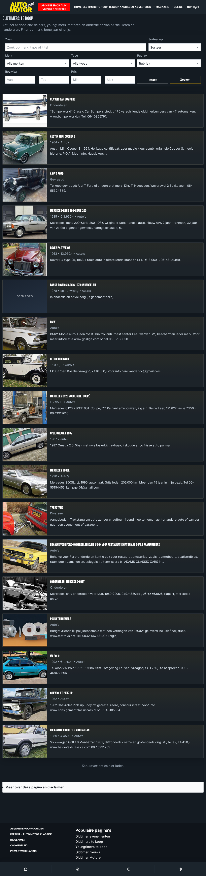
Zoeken (185, 79)
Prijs (74, 71)
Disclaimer (17, 839)
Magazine (162, 6)
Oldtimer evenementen (92, 836)
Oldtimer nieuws (87, 852)
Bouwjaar (11, 71)
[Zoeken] (194, 7)
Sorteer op (155, 39)
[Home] (25, 869)
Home (77, 6)
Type (74, 55)
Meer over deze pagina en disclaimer (34, 787)
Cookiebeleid (19, 845)
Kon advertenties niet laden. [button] (103, 766)
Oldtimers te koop (95, 6)
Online (178, 6)
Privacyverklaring (23, 851)
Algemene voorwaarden (27, 828)
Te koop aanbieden (121, 6)
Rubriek (142, 55)
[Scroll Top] (129, 869)
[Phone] (77, 869)
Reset (153, 79)
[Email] (180, 869)
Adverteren (143, 6)
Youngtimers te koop (91, 847)
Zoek (8, 39)
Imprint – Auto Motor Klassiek (31, 834)
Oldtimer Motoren (88, 857)
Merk (8, 55)
